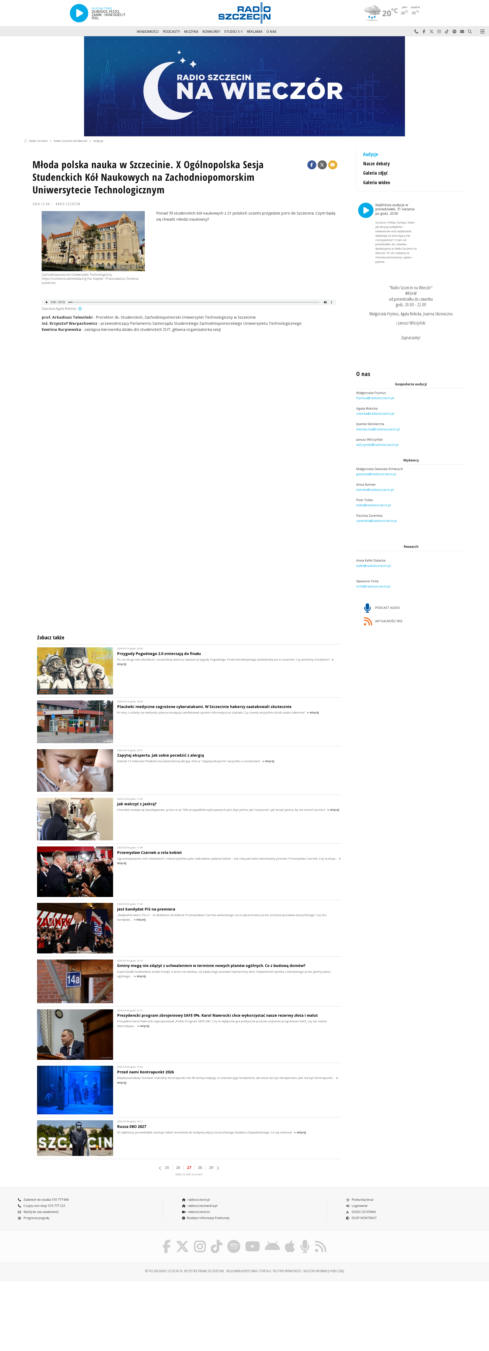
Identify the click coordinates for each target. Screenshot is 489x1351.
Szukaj (470, 31)
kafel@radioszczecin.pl (373, 565)
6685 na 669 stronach (189, 1174)
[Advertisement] (78, 1313)
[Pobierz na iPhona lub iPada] (290, 1240)
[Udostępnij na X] (322, 165)
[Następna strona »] (217, 1168)
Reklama (254, 31)
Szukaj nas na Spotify (454, 31)
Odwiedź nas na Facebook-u (424, 31)
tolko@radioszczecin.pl (373, 505)
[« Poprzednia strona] (160, 1168)
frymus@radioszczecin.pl (375, 398)
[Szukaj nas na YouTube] (253, 1240)
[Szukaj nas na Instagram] (200, 1240)
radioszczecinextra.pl (202, 1206)
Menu (482, 31)
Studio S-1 (233, 31)
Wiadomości (148, 31)
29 (211, 1167)
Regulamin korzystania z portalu (249, 1271)
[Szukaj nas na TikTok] (216, 1240)
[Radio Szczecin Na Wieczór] (244, 86)
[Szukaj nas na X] (182, 1240)
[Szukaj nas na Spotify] (234, 1240)
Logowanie (359, 1206)
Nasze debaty (376, 163)
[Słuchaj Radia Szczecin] (79, 13)
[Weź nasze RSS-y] (320, 1240)
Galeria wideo (376, 182)
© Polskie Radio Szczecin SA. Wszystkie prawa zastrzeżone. (185, 1271)
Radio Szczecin (38, 140)
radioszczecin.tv (198, 1212)
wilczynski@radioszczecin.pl (377, 444)
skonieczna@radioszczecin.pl (378, 429)
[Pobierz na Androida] (273, 1240)
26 (178, 1167)
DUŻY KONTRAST (364, 1218)
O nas (271, 31)
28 (200, 1167)
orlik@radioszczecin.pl (373, 586)
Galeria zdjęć (375, 173)
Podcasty (171, 31)
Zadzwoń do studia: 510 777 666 (46, 1199)
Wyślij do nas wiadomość (462, 31)
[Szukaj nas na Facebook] (166, 1240)
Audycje (98, 140)
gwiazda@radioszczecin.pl (376, 474)
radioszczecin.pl (198, 1199)
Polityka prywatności (287, 1271)
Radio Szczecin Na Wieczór (70, 140)
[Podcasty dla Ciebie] (304, 1240)
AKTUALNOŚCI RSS (388, 621)
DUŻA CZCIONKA (363, 1212)
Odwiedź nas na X (431, 31)
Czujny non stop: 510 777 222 (44, 1206)
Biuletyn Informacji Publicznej (208, 1218)
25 (167, 1167)
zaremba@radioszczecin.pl (376, 520)
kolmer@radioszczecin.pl (375, 489)
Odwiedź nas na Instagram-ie (439, 31)
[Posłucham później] (79, 308)
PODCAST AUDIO (387, 608)
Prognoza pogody (36, 1218)
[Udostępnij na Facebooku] (312, 165)
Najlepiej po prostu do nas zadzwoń (416, 31)
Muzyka (191, 31)
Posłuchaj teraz (362, 1199)
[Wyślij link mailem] (332, 165)
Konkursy (211, 31)
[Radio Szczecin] (244, 13)
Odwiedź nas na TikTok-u (447, 31)
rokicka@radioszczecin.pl (375, 413)
